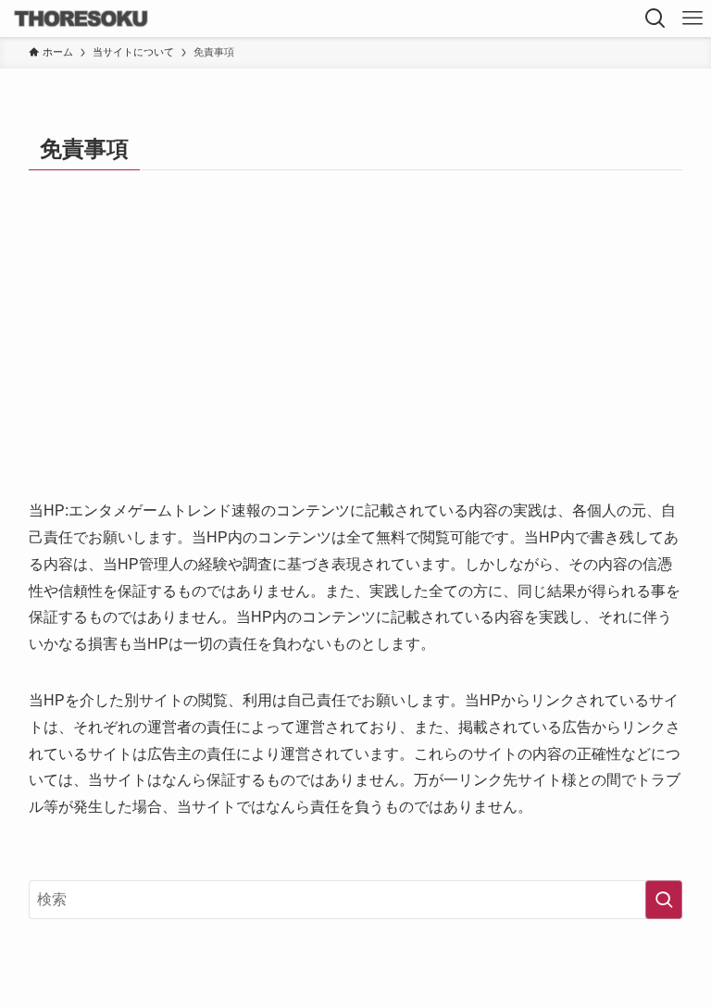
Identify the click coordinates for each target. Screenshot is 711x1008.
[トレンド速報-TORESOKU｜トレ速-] (81, 18)
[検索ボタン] (655, 18)
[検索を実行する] (663, 899)
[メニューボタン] (692, 18)
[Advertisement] (356, 359)
